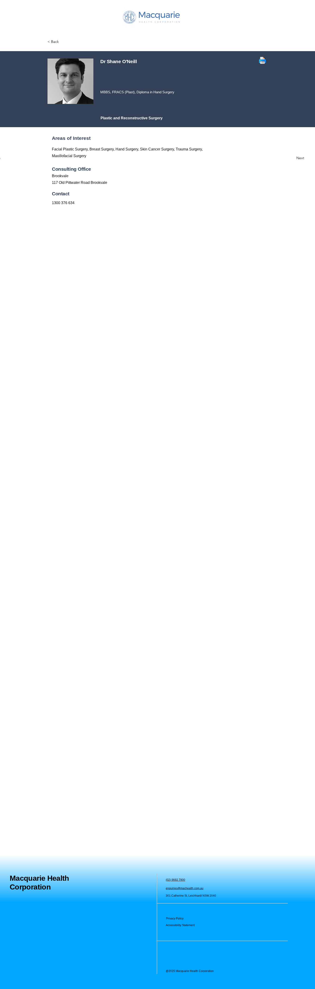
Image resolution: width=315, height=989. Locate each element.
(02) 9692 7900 (175, 879)
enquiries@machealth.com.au (184, 888)
